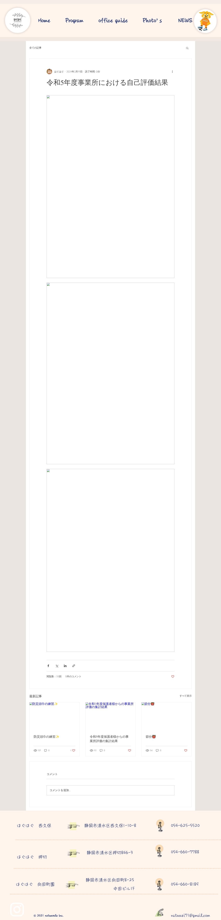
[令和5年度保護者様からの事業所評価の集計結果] (111, 716)
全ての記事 (35, 47)
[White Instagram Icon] (17, 909)
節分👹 (151, 736)
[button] (187, 47)
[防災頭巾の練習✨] (54, 716)
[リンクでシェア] (73, 665)
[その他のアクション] (172, 71)
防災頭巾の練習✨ (46, 736)
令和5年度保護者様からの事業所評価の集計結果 (109, 738)
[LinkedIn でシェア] (65, 665)
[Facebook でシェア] (48, 665)
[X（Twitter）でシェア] (56, 665)
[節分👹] (166, 716)
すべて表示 (186, 695)
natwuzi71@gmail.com (190, 915)
